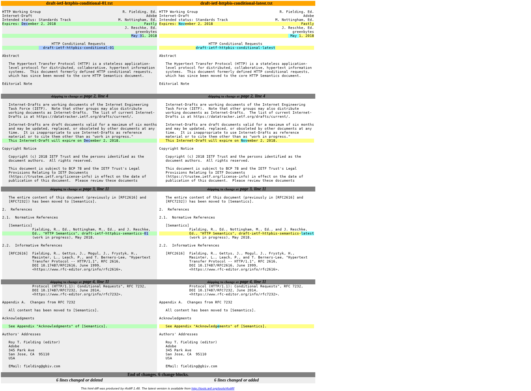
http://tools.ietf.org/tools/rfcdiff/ (212, 388)
